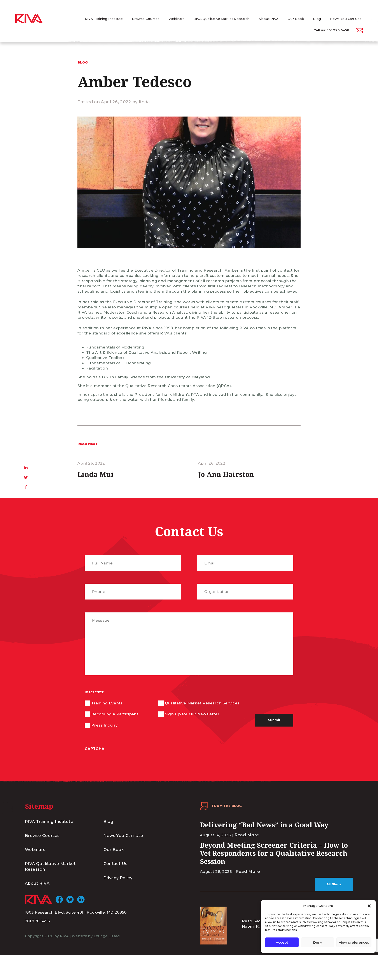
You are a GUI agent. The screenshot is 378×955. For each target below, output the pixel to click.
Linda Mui (95, 474)
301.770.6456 (338, 30)
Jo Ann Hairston (226, 474)
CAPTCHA (94, 748)
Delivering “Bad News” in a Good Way (264, 824)
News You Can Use (123, 835)
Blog (108, 821)
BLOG (82, 62)
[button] (369, 906)
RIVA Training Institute (49, 821)
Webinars (35, 849)
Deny (317, 942)
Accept (282, 942)
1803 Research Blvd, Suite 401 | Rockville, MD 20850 (75, 912)
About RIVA (37, 883)
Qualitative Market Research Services (202, 703)
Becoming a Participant (114, 714)
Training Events (106, 703)
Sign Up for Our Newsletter (192, 714)
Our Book (113, 849)
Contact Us (115, 863)
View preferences (354, 942)
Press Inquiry (104, 725)
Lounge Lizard (107, 936)
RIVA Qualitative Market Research (50, 866)
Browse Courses (42, 835)
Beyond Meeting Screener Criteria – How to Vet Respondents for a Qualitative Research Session (274, 853)
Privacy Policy (118, 877)
